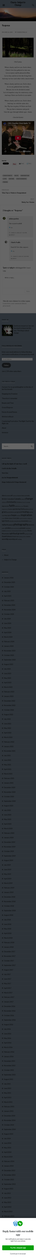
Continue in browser (18, 1254)
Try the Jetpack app (18, 1248)
